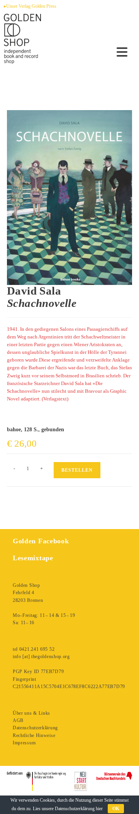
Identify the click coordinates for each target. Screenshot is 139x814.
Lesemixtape (33, 558)
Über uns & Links (31, 713)
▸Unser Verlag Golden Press (30, 6)
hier (99, 808)
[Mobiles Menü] (122, 52)
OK (115, 808)
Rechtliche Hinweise (34, 735)
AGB (18, 720)
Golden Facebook (41, 541)
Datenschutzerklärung (35, 727)
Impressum (24, 742)
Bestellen (77, 470)
